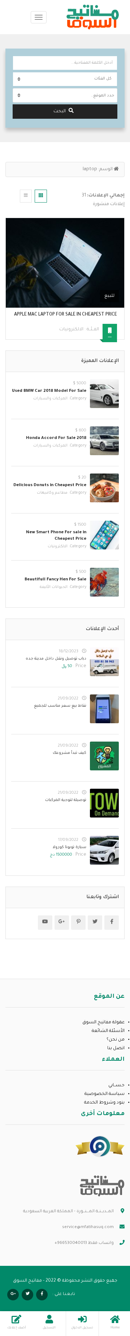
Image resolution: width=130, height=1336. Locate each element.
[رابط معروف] (100, 1146)
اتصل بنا (116, 1048)
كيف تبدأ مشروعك (69, 753)
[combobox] (65, 95)
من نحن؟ (116, 1039)
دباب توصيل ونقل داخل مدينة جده (56, 659)
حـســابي (116, 1085)
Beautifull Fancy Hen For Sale (55, 580)
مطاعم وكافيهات (52, 493)
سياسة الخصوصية (104, 1094)
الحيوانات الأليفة (54, 587)
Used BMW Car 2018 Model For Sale (49, 391)
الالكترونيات (71, 329)
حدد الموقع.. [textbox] (102, 96)
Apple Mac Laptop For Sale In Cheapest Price (65, 314)
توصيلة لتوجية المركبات (65, 800)
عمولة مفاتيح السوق (103, 1022)
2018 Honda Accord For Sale (56, 438)
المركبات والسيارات (50, 399)
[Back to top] (23, 1291)
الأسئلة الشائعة (108, 1031)
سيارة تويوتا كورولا (69, 847)
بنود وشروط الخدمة (104, 1102)
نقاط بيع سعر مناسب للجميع (60, 706)
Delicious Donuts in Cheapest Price (49, 485)
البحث (59, 111)
